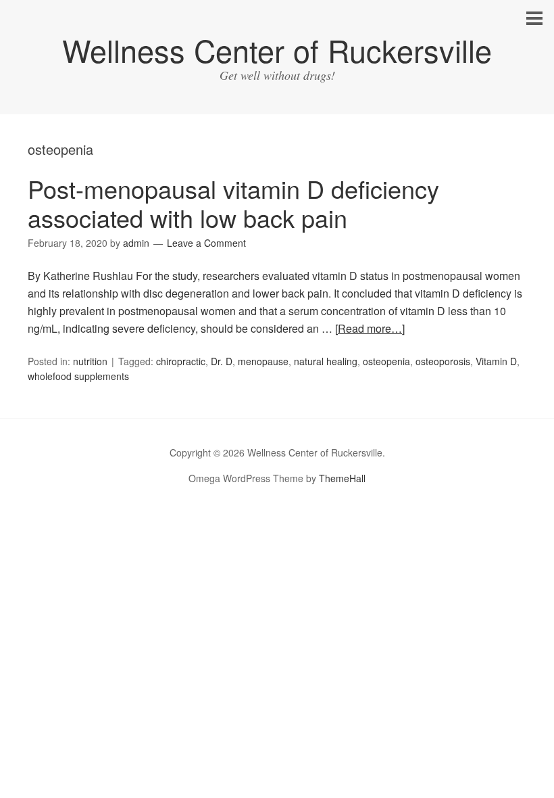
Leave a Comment (206, 243)
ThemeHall (342, 478)
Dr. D (221, 361)
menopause (263, 361)
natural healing (325, 361)
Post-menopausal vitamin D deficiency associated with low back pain (233, 203)
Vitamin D (496, 361)
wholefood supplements (78, 376)
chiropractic (180, 361)
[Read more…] (370, 328)
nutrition (90, 361)
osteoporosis (443, 361)
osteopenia (386, 361)
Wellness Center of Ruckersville (277, 50)
